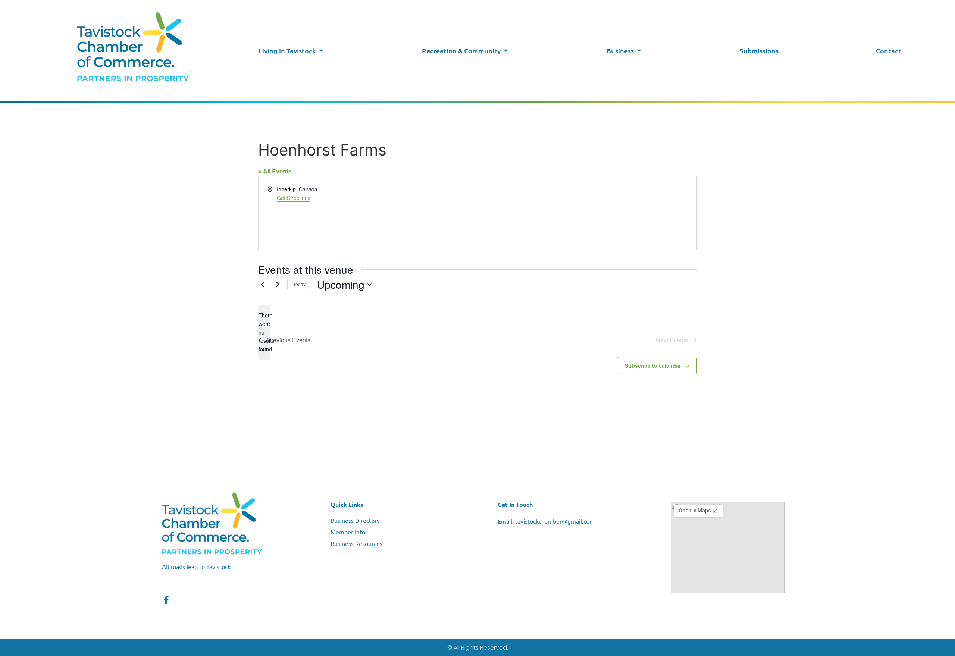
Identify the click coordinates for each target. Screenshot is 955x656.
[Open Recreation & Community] (505, 50)
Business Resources (356, 543)
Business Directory (355, 520)
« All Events (275, 171)
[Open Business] (639, 50)
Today (299, 284)
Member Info (348, 532)
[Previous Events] (262, 284)
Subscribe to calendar (653, 365)
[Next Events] (277, 284)
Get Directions (293, 197)
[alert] (264, 332)
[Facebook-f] (166, 600)
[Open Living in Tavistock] (321, 50)
